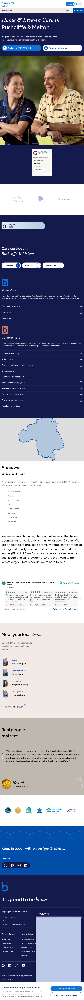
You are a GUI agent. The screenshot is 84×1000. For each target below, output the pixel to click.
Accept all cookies (66, 988)
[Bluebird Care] (8, 6)
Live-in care (6, 943)
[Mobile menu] (80, 4)
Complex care (7, 947)
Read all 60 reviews (72, 609)
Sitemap (24, 955)
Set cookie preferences (66, 995)
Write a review (58, 609)
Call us (70, 4)
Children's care (7, 951)
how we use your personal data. (16, 924)
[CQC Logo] (40, 154)
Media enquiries (27, 947)
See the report (38, 169)
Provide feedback (28, 951)
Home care (6, 939)
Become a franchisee (29, 943)
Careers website (27, 939)
